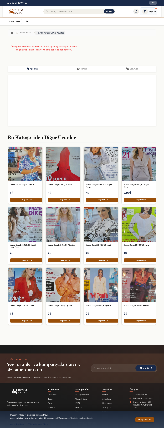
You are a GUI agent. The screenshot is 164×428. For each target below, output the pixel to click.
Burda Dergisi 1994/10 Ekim (60, 184)
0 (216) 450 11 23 (140, 394)
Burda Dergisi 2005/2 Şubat (22, 305)
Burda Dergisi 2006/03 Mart (98, 245)
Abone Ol (144, 368)
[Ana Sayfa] (12, 33)
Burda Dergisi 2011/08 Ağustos (61, 245)
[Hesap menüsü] (136, 11)
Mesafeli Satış (81, 399)
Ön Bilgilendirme (82, 395)
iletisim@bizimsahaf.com (143, 398)
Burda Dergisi (25, 33)
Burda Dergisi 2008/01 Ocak (136, 305)
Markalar (51, 407)
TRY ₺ (153, 3)
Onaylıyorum (144, 419)
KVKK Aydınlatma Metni (37, 424)
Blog (27, 21)
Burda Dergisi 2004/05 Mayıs (137, 245)
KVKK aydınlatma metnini (26, 377)
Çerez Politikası (17, 424)
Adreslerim (106, 399)
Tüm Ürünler (14, 21)
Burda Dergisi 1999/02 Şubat (98, 305)
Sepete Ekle (27, 200)
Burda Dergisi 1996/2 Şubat (60, 305)
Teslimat (78, 407)
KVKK (77, 403)
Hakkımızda (53, 395)
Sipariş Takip (107, 407)
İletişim (50, 399)
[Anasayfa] (16, 11)
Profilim (105, 395)
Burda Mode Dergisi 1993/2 (22, 184)
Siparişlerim (107, 403)
